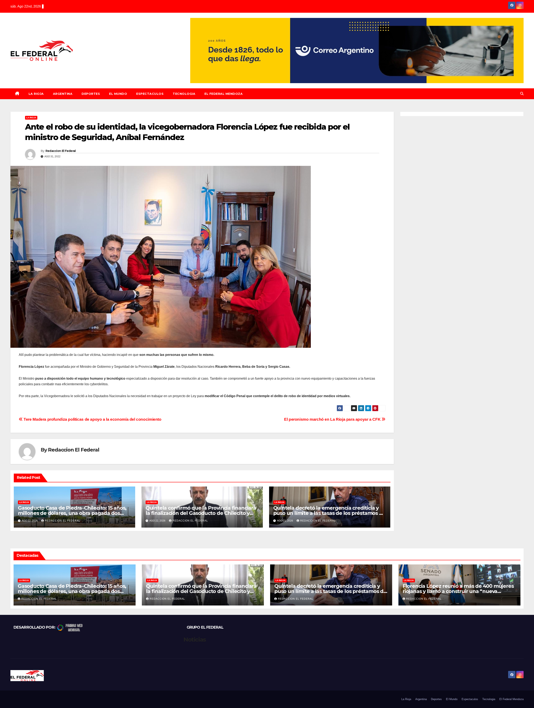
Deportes (91, 94)
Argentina (63, 94)
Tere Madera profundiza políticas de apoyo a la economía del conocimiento (92, 419)
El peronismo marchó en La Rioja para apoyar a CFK (333, 419)
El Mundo (118, 94)
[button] (522, 93)
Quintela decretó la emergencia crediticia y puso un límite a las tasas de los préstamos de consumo (329, 513)
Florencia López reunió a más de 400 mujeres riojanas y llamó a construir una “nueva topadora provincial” (458, 591)
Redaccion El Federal (60, 151)
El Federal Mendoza (223, 94)
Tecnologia (184, 94)
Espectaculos (150, 94)
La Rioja (36, 94)
